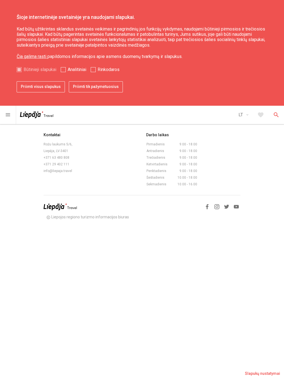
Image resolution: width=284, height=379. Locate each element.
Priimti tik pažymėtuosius (96, 86)
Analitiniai (77, 69)
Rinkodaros (109, 69)
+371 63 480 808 (56, 158)
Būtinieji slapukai (40, 69)
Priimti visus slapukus (41, 86)
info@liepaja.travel (58, 171)
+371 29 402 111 (56, 164)
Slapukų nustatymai (262, 373)
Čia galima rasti (32, 56)
